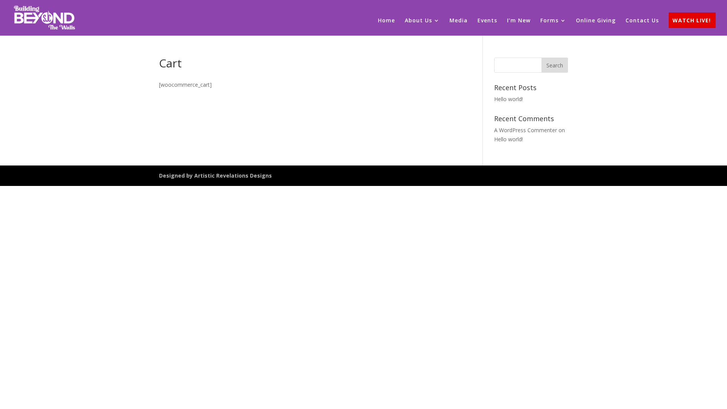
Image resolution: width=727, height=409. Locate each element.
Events (487, 21)
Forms (549, 21)
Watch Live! (691, 21)
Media (458, 21)
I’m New (518, 21)
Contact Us (642, 21)
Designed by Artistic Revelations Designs (215, 175)
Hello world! (508, 99)
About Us (418, 21)
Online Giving (596, 21)
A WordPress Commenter (525, 130)
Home (386, 21)
